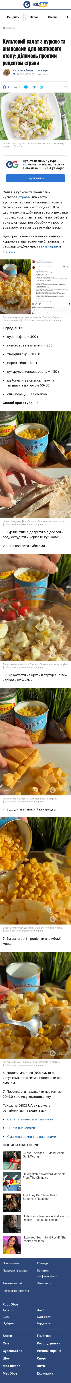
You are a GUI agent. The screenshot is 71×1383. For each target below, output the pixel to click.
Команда (42, 1263)
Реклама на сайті (13, 1283)
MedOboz (10, 1373)
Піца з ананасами (21, 1128)
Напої (34, 17)
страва (24, 197)
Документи (44, 1283)
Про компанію (12, 1263)
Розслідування (48, 1343)
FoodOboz (11, 1304)
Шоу (6, 1358)
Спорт (42, 1358)
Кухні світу (43, 1317)
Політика (44, 1336)
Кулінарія (43, 70)
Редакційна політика (16, 1290)
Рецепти (13, 17)
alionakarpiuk (48, 246)
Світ (6, 1343)
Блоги (7, 1336)
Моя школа (11, 1366)
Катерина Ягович (23, 70)
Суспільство (12, 1351)
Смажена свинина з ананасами (31, 1137)
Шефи (52, 17)
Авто (41, 1366)
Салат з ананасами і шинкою (30, 1119)
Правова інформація (15, 1270)
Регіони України (49, 1351)
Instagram (11, 251)
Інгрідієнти (44, 1323)
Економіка (45, 1373)
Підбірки (8, 1323)
